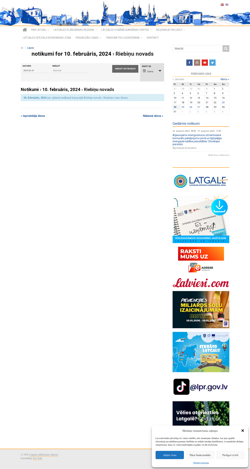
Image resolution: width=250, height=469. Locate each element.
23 (223, 102)
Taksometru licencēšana (123, 37)
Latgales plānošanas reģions (74, 29)
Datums (27, 66)
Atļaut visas (169, 455)
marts (225, 79)
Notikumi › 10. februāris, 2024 (50, 89)
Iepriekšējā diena (33, 116)
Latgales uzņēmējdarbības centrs (125, 29)
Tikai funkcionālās (200, 455)
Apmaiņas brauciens (184, 147)
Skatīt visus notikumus (218, 155)
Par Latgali (38, 29)
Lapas (30, 47)
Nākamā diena (153, 116)
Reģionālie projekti (169, 29)
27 (198, 107)
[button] (243, 430)
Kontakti (153, 37)
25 (183, 107)
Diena (150, 71)
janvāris (178, 79)
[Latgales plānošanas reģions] (125, 13)
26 (191, 107)
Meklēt (56, 66)
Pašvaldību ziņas (87, 37)
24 (175, 107)
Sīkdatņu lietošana (201, 462)
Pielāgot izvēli (230, 455)
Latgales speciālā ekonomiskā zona (47, 37)
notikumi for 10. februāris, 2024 (71, 54)
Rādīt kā (146, 66)
